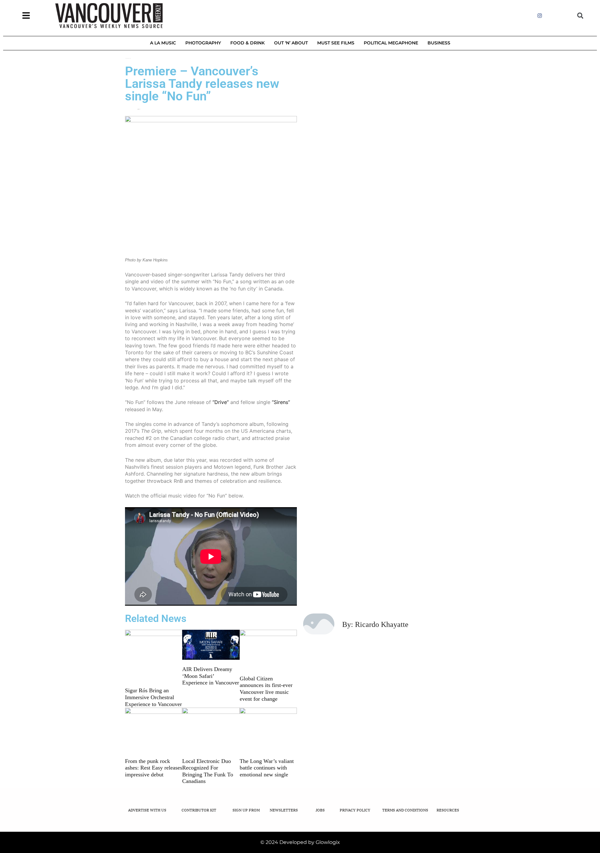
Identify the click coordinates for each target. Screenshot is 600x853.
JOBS (320, 810)
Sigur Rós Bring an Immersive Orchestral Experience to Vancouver (153, 697)
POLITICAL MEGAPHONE (391, 43)
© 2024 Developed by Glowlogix (300, 842)
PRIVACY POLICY (355, 810)
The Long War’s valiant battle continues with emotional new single (267, 768)
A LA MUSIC (163, 43)
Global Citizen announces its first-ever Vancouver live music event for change (266, 688)
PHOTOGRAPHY (203, 43)
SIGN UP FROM (246, 810)
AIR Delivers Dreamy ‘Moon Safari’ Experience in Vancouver (210, 676)
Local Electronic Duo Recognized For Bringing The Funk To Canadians (207, 771)
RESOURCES (448, 810)
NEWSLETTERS (284, 810)
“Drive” (220, 402)
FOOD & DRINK (247, 43)
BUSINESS (439, 43)
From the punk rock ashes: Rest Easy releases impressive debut (153, 768)
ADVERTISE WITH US (147, 810)
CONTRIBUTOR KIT (199, 810)
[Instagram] (539, 15)
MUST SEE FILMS (335, 43)
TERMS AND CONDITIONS (405, 810)
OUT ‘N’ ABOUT (291, 43)
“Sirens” (281, 402)
